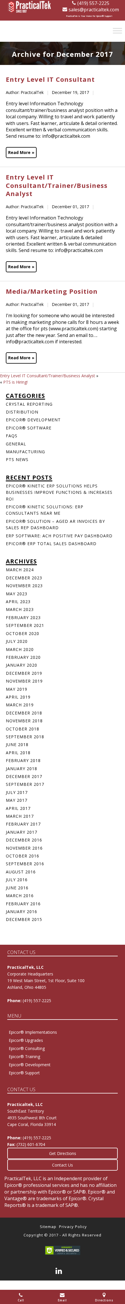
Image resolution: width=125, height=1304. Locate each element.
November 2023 (24, 585)
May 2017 (16, 800)
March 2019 (20, 705)
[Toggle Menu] (117, 30)
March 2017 (20, 816)
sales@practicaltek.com (94, 9)
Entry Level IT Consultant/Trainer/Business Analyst (47, 375)
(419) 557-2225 (93, 3)
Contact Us (62, 1165)
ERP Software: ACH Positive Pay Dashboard (59, 535)
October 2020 (22, 633)
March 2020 (20, 649)
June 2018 (17, 744)
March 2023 (20, 609)
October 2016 (22, 856)
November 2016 (24, 848)
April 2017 (18, 808)
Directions (104, 1300)
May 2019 (16, 689)
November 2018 (24, 720)
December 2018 (24, 713)
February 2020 (23, 657)
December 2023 (24, 578)
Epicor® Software (28, 428)
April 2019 (18, 697)
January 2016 (21, 911)
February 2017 (23, 824)
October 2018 (22, 729)
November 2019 (24, 681)
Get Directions (62, 1153)
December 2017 (24, 776)
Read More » (21, 152)
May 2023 (16, 593)
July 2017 (17, 792)
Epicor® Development (33, 419)
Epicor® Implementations (33, 1032)
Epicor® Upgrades (26, 1040)
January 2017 (21, 832)
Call (21, 1300)
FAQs (11, 435)
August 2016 (21, 872)
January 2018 (21, 768)
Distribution (22, 412)
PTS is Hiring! (15, 382)
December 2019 (24, 673)
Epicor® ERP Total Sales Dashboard (51, 543)
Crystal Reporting (29, 404)
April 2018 (18, 752)
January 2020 (21, 665)
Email (62, 1300)
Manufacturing (25, 451)
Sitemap (48, 1226)
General (16, 444)
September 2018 (25, 736)
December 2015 (24, 919)
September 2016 (25, 863)
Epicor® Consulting (27, 1048)
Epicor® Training (24, 1056)
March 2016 (20, 895)
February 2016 (23, 903)
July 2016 (17, 879)
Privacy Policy (73, 1226)
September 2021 (25, 625)
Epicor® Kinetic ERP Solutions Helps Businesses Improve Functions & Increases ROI (59, 492)
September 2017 (25, 784)
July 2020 (17, 641)
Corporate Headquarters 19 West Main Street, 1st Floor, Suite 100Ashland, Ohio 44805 (46, 980)
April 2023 (18, 601)
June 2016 (17, 888)
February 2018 (23, 760)
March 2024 (20, 569)
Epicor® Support (24, 1073)
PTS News (17, 459)
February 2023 (23, 617)
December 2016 (24, 840)
